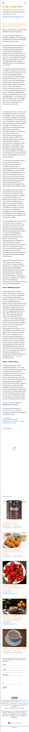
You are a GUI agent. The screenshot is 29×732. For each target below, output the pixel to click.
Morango (17, 16)
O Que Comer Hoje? (13, 6)
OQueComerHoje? (24, 700)
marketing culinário (18, 421)
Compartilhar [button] (7, 418)
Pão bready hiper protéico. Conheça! (11, 524)
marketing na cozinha (10, 423)
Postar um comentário (10, 593)
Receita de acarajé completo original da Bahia (13, 552)
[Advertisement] (14, 481)
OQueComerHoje (8, 410)
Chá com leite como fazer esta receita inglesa (14, 649)
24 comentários (18, 556)
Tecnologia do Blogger (16, 723)
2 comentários (17, 527)
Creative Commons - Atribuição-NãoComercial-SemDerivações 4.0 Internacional (14, 702)
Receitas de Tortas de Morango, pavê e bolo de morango (13, 588)
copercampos (7, 421)
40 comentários (18, 652)
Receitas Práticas (8, 16)
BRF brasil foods (12, 419)
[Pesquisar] (25, 2)
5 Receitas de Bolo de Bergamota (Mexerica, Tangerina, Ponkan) (13, 618)
